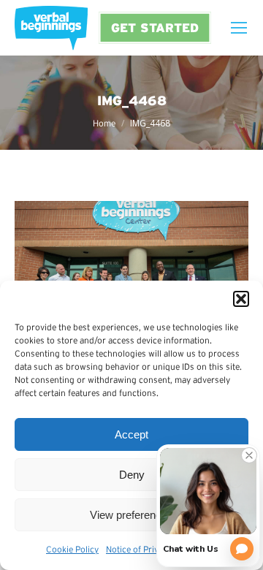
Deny (132, 474)
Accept (131, 434)
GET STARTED (155, 27)
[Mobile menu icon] (238, 27)
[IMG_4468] (131, 279)
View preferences (131, 515)
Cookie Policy (72, 549)
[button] (241, 299)
